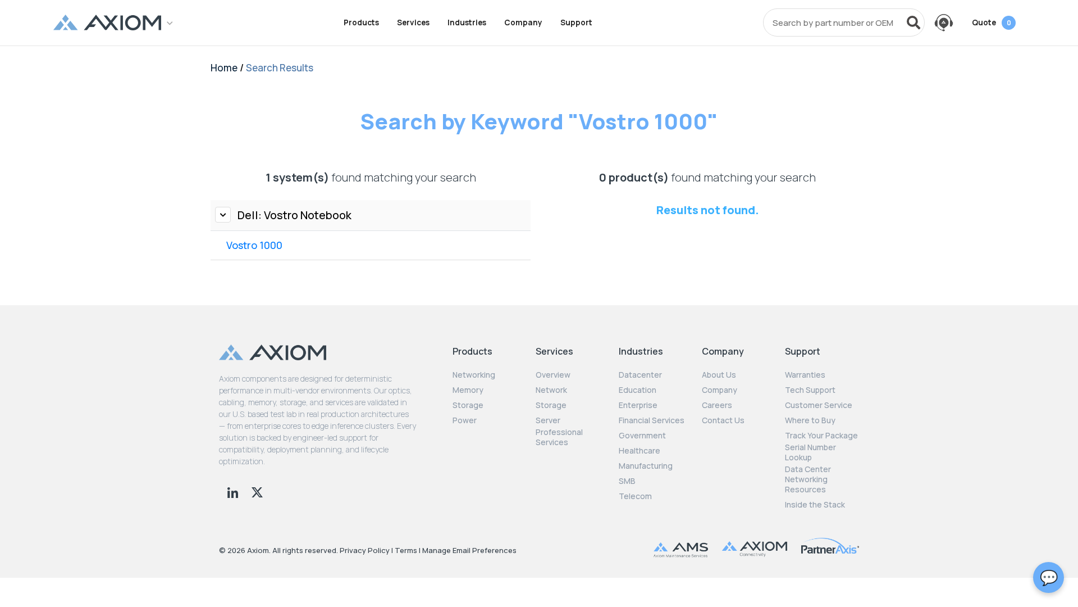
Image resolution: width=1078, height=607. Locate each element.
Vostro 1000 (254, 245)
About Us (719, 375)
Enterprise (638, 405)
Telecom (635, 496)
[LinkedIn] (233, 491)
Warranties (805, 375)
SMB (627, 481)
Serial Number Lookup (810, 452)
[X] (257, 491)
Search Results (279, 68)
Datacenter (640, 375)
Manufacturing (646, 466)
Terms (406, 550)
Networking (474, 375)
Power (465, 420)
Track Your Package (821, 436)
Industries (466, 22)
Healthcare (639, 451)
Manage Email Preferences (469, 550)
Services (413, 22)
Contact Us (723, 420)
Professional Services (559, 437)
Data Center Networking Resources (808, 479)
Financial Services (651, 420)
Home (224, 68)
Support (576, 22)
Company (523, 22)
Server (548, 420)
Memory (468, 390)
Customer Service (818, 405)
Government (642, 436)
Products (361, 22)
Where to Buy (810, 420)
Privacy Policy (365, 550)
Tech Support (810, 390)
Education (637, 390)
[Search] (913, 22)
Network (551, 390)
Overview (553, 375)
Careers (717, 405)
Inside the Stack (815, 505)
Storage (468, 405)
